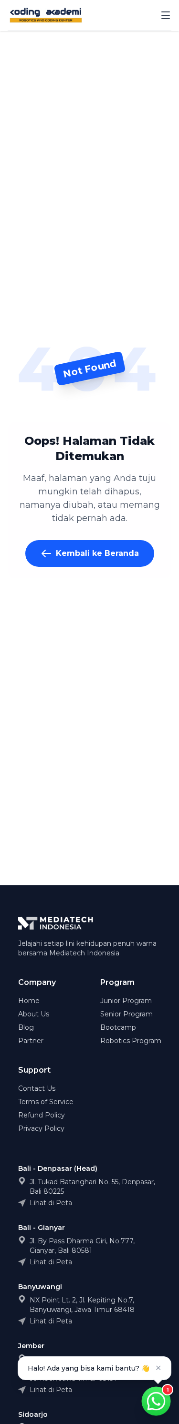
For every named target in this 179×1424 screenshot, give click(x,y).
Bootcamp (118, 1027)
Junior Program (126, 1000)
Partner (30, 1040)
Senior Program (126, 1014)
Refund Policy (41, 1115)
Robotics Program (130, 1040)
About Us (33, 1014)
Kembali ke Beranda (97, 553)
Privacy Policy (41, 1128)
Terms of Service (46, 1101)
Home (29, 1000)
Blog (26, 1027)
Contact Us (36, 1088)
